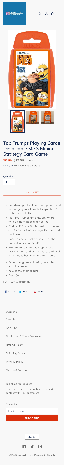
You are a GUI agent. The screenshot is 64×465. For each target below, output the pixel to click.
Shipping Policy (15, 353)
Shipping (8, 165)
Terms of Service (16, 370)
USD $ (31, 436)
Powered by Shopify (44, 455)
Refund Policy (14, 344)
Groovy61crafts (25, 455)
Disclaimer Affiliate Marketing (24, 336)
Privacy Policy (14, 361)
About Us (11, 328)
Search (10, 319)
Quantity (8, 176)
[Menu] (59, 13)
